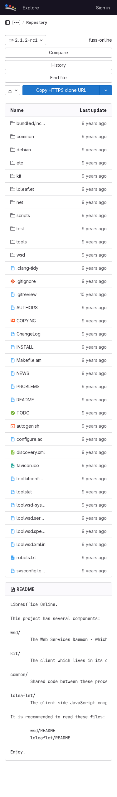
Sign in (103, 7)
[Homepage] (10, 8)
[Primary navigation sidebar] (7, 23)
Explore (31, 7)
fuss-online (100, 40)
